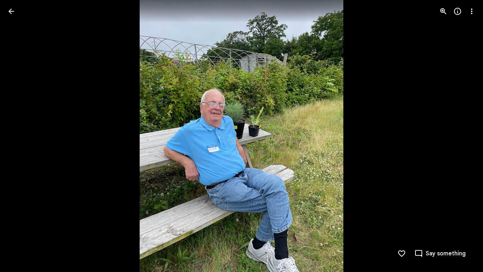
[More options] (472, 11)
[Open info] (457, 11)
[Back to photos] (11, 11)
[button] (20, 136)
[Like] (401, 253)
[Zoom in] (443, 11)
